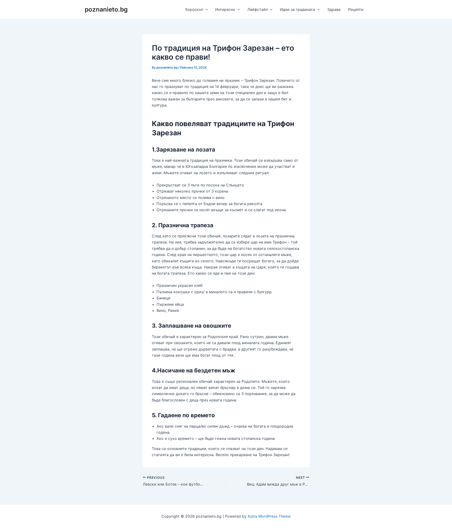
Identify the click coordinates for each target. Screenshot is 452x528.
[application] (205, 9)
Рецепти (355, 9)
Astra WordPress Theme (269, 516)
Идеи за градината (297, 9)
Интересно (225, 9)
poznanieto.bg (106, 9)
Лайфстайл (257, 9)
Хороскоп (194, 9)
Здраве (334, 9)
